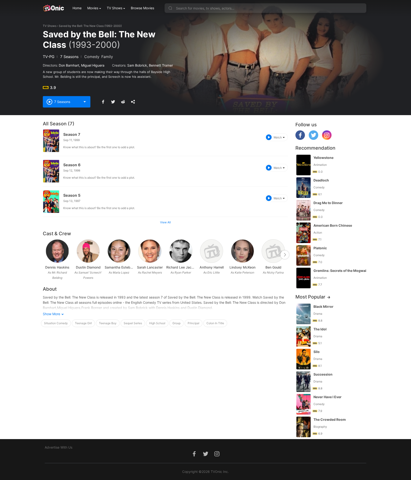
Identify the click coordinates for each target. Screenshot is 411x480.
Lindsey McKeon (242, 267)
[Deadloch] (303, 187)
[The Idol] (303, 336)
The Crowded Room (329, 419)
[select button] (84, 102)
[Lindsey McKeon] (242, 251)
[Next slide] (284, 254)
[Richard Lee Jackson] (180, 251)
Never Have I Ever (327, 397)
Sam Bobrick (137, 65)
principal (193, 323)
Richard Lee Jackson (180, 267)
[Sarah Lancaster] (149, 251)
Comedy (91, 56)
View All (165, 222)
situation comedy (56, 323)
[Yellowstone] (303, 165)
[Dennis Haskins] (57, 251)
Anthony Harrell (212, 267)
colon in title (215, 323)
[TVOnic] (53, 8)
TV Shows (114, 8)
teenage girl (83, 323)
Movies (92, 8)
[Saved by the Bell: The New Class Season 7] (51, 140)
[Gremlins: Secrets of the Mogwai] (303, 278)
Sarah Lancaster (150, 267)
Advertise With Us (58, 447)
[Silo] (303, 359)
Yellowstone (323, 158)
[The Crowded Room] (303, 426)
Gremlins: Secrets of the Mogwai (339, 271)
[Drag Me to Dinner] (303, 210)
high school (157, 323)
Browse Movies (142, 8)
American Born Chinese (332, 225)
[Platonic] (303, 255)
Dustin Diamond (88, 267)
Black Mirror (323, 306)
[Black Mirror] (303, 314)
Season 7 (71, 134)
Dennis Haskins (57, 267)
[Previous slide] (46, 254)
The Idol (320, 329)
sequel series (133, 323)
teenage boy (108, 323)
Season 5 (71, 195)
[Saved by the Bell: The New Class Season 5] (51, 201)
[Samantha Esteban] (119, 251)
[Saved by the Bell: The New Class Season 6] (51, 171)
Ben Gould (273, 267)
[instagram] (327, 139)
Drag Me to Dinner (328, 203)
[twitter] (313, 139)
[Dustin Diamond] (88, 251)
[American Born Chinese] (303, 232)
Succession (323, 374)
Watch (278, 137)
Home (77, 8)
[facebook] (300, 139)
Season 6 (72, 164)
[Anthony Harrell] (211, 251)
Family (107, 56)
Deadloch (321, 180)
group (176, 323)
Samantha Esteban (119, 267)
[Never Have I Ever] (303, 404)
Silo (316, 352)
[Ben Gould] (273, 251)
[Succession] (303, 381)
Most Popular (310, 297)
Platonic (320, 248)
